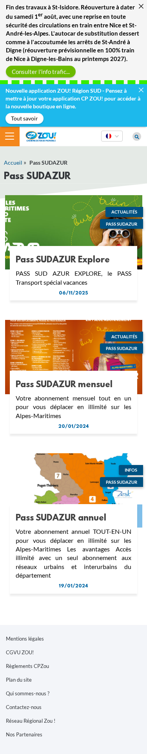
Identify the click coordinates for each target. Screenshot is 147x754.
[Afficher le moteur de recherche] (136, 136)
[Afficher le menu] (10, 136)
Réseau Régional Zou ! (30, 721)
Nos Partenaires (24, 734)
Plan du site (19, 680)
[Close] (141, 6)
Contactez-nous (24, 707)
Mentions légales (25, 639)
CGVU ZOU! (20, 652)
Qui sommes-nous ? (27, 693)
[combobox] (112, 141)
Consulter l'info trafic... (41, 71)
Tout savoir (24, 118)
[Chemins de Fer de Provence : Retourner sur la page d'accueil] (40, 135)
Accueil (13, 162)
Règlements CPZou (27, 666)
